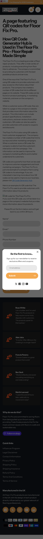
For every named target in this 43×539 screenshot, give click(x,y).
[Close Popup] (37, 251)
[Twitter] (16, 283)
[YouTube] (27, 283)
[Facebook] (20, 283)
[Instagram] (23, 283)
